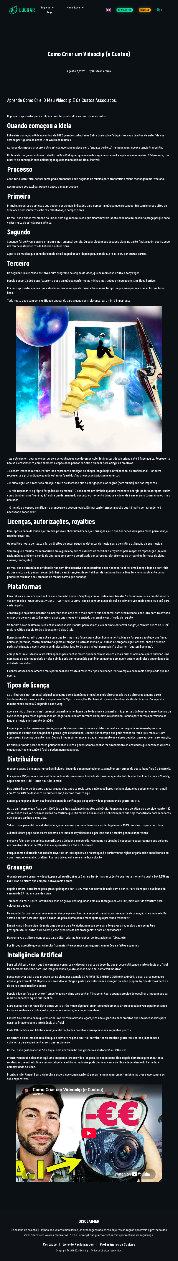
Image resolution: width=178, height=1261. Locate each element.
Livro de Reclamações (78, 1244)
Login (50, 12)
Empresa (45, 7)
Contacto (50, 1244)
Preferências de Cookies (117, 1244)
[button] (124, 10)
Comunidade (73, 7)
